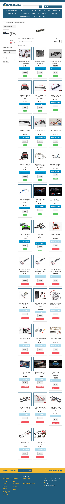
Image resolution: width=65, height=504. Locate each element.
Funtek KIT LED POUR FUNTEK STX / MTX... (55, 304)
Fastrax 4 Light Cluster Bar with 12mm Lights (40, 270)
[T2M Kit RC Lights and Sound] (25, 364)
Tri (18, 41)
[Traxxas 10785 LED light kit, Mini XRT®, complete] (55, 191)
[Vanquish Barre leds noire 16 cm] (40, 53)
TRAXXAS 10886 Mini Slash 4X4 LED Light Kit (24, 235)
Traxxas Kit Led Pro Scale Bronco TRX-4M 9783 (24, 97)
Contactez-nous (53, 1)
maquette (9, 57)
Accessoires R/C (6, 483)
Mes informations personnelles (29, 483)
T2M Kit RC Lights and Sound (24, 373)
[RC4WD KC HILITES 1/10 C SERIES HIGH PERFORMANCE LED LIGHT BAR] (55, 87)
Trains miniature (6, 485)
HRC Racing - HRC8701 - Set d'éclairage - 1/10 (40, 443)
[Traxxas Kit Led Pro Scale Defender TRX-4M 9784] (25, 156)
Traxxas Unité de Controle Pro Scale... (25, 443)
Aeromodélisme (6, 478)
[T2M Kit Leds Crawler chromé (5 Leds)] (55, 330)
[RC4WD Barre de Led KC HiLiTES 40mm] (25, 330)
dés (4, 61)
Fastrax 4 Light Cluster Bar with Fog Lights (24, 270)
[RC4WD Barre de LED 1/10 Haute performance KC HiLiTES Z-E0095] (40, 87)
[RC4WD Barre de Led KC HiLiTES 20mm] (40, 122)
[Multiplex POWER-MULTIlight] (55, 226)
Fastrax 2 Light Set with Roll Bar (24, 304)
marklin (9, 55)
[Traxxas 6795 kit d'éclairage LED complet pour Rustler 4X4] (55, 364)
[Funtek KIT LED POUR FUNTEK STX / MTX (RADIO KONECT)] (55, 295)
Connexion (59, 1)
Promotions (8, 26)
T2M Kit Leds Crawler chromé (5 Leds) (55, 339)
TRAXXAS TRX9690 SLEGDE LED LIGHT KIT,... (56, 409)
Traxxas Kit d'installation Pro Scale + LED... (55, 165)
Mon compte (26, 476)
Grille (59, 42)
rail (9, 59)
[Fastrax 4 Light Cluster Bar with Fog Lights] (25, 261)
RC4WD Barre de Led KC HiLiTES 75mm (55, 62)
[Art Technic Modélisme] (12, 4)
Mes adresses (26, 481)
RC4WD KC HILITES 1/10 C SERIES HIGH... (55, 96)
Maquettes (5, 488)
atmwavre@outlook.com (54, 485)
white (7, 61)
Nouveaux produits (16, 480)
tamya (4, 57)
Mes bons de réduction (27, 485)
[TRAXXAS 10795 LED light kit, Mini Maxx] (40, 191)
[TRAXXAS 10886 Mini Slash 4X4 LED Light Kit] (25, 226)
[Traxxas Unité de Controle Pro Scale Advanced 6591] (25, 434)
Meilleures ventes (16, 481)
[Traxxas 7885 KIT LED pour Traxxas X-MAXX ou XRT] (25, 399)
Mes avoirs (25, 480)
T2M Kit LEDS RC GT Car (55, 131)
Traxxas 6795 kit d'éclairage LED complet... (56, 374)
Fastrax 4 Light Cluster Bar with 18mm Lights (55, 270)
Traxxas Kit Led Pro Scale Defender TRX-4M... (25, 166)
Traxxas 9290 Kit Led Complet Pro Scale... (40, 373)
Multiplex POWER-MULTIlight (55, 235)
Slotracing (5, 486)
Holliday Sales (5, 494)
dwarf (13, 59)
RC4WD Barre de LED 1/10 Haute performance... (40, 97)
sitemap (14, 489)
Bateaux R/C (5, 481)
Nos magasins (16, 483)
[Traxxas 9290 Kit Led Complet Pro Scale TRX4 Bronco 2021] (40, 364)
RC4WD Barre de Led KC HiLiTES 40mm (25, 339)
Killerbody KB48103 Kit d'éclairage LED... (24, 62)
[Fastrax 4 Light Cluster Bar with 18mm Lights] (55, 261)
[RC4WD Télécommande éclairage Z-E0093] (40, 330)
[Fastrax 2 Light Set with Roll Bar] (25, 295)
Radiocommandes (6, 489)
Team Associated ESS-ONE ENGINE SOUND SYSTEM (40, 305)
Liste (61, 42)
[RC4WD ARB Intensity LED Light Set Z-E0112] (40, 399)
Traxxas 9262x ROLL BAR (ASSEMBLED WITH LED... (40, 166)
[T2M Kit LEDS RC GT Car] (55, 122)
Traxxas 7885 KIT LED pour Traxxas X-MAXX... (25, 408)
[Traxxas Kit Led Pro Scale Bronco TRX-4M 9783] (25, 87)
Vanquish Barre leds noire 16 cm (40, 62)
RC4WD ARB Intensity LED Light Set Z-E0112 (40, 408)
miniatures (5, 59)
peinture (13, 55)
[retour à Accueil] (4, 22)
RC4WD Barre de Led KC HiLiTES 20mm (40, 131)
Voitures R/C (5, 480)
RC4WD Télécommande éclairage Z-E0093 (40, 339)
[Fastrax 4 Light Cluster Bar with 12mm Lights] (40, 261)
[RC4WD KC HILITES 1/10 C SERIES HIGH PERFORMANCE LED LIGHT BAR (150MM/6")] (25, 122)
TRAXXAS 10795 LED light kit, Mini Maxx (40, 200)
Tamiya (4, 55)
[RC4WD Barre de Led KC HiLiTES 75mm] (55, 53)
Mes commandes (26, 478)
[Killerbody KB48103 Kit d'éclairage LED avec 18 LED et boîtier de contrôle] (25, 53)
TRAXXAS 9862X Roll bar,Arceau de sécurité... (25, 201)
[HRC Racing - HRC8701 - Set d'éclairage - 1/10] (40, 434)
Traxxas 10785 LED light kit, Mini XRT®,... (55, 200)
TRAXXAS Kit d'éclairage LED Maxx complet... (40, 236)
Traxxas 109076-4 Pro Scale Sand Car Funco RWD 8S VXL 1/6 (13, 32)
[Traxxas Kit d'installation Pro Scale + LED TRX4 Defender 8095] (55, 156)
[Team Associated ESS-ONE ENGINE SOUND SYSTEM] (40, 295)
